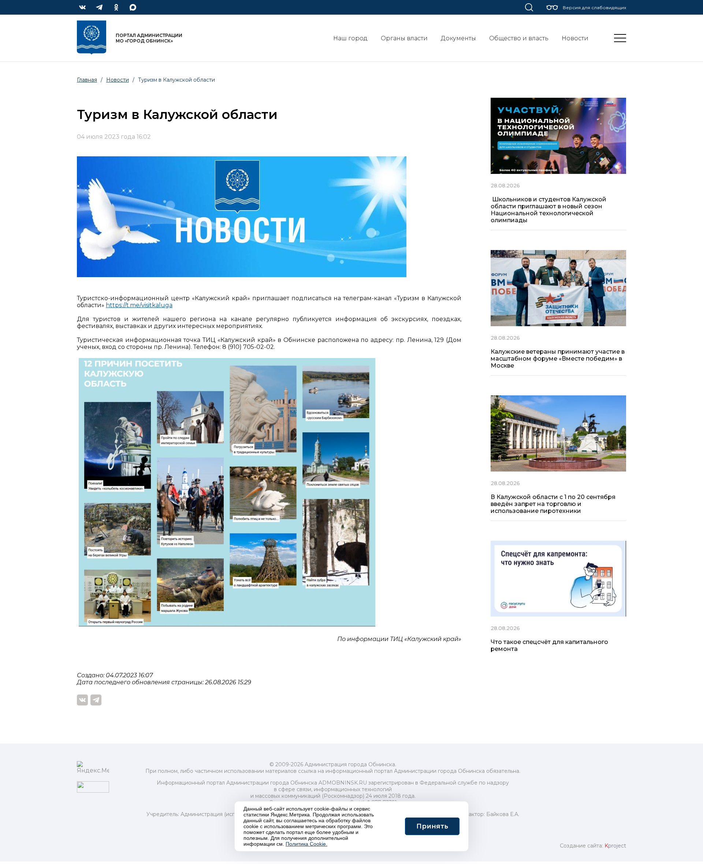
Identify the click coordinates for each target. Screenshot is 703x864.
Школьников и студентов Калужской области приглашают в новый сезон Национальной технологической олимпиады (548, 210)
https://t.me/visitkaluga (139, 305)
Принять (432, 826)
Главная (87, 80)
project (615, 845)
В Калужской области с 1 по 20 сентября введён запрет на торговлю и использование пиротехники (553, 504)
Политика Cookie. (306, 844)
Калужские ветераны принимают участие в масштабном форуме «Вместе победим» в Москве (558, 358)
